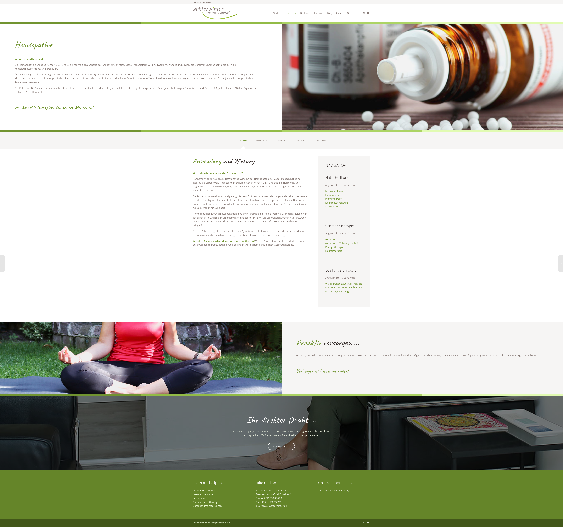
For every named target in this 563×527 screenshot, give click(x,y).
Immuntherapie (334, 198)
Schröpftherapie (334, 206)
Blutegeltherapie (334, 247)
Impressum (199, 498)
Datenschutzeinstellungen (207, 506)
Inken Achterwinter (203, 494)
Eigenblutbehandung (337, 202)
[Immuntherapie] (560, 263)
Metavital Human (334, 191)
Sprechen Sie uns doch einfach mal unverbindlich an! (224, 241)
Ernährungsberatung (337, 291)
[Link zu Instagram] (363, 13)
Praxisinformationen (204, 490)
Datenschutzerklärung (205, 502)
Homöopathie (333, 195)
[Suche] (348, 13)
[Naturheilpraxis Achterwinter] (215, 13)
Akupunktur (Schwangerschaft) (342, 243)
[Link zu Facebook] (359, 13)
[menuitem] (277, 13)
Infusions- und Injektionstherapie (343, 287)
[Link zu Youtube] (368, 13)
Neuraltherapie (333, 251)
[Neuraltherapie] (2, 263)
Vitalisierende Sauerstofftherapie (343, 283)
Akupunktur (331, 239)
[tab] (243, 141)
